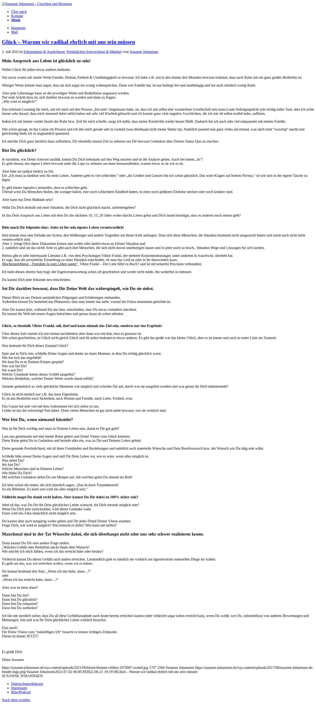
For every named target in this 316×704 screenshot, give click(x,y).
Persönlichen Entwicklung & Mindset (94, 52)
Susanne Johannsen (144, 52)
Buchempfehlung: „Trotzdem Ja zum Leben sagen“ (40, 264)
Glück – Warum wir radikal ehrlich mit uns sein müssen (68, 42)
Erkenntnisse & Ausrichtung (44, 52)
